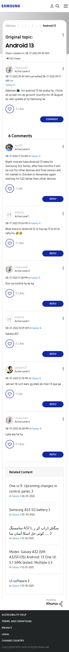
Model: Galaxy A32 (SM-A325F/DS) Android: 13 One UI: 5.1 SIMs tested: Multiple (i (33, 557)
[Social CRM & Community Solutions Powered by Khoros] (54, 602)
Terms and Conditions (17, 621)
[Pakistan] (10, 5)
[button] (57, 68)
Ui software (18, 581)
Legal (5, 634)
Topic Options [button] (57, 35)
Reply (53, 198)
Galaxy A (10, 84)
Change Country (13, 640)
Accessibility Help (14, 614)
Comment (52, 119)
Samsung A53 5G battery (28, 510)
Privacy (7, 627)
